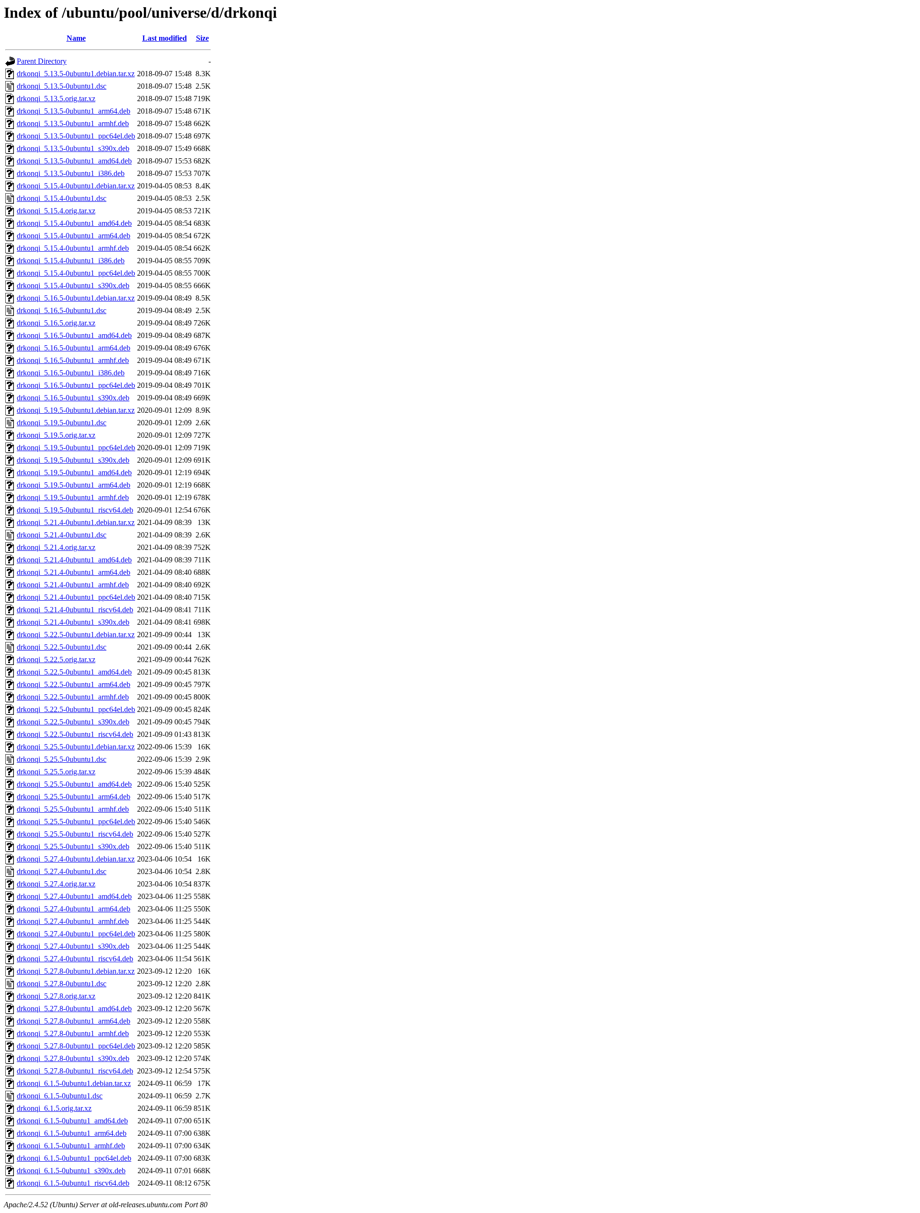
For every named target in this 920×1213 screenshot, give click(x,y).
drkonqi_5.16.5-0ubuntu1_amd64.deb (74, 335)
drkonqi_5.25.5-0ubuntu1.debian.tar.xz (76, 747)
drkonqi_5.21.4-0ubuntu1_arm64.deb (73, 572)
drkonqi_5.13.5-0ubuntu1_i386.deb (71, 173)
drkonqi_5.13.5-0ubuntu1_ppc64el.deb (76, 136)
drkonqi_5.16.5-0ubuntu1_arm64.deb (73, 348)
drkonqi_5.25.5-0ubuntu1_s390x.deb (73, 846)
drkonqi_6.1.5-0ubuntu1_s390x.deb (71, 1170)
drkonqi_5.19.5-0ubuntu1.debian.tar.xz (76, 410)
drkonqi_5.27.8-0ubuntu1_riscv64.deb (75, 1071)
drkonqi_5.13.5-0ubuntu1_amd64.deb (74, 161)
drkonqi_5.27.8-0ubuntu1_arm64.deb (73, 1021)
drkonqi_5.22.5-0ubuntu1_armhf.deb (73, 697)
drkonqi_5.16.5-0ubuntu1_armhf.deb (73, 360)
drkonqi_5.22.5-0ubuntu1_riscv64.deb (75, 734)
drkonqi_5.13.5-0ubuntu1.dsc (61, 86)
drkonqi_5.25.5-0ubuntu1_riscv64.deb (75, 834)
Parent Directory (42, 61)
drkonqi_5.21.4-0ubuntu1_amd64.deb (74, 560)
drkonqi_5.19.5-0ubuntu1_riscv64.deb (75, 510)
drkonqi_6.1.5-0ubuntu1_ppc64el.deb (74, 1158)
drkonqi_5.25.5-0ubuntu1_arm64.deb (73, 797)
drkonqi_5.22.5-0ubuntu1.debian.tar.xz (76, 634)
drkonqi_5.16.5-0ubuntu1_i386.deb (71, 373)
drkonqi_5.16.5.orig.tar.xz (56, 323)
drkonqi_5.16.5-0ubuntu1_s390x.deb (73, 398)
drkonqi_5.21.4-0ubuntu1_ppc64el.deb (76, 597)
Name (76, 38)
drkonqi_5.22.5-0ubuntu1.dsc (61, 647)
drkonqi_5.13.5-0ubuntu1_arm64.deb (73, 111)
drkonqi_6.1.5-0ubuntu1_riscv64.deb (73, 1183)
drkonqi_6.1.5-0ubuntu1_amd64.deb (72, 1121)
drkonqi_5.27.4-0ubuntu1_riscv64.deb (75, 959)
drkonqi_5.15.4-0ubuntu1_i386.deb (71, 261)
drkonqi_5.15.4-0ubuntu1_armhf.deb (73, 248)
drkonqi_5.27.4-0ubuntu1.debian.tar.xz (76, 859)
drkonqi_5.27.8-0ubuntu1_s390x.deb (73, 1058)
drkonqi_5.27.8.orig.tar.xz (56, 996)
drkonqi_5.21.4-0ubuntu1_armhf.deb (73, 585)
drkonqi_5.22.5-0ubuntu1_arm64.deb (73, 684)
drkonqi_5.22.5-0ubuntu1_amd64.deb (74, 672)
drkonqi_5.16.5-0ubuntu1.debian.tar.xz (76, 298)
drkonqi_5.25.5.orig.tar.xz (56, 772)
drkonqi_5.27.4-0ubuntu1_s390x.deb (73, 946)
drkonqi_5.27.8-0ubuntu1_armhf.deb (73, 1033)
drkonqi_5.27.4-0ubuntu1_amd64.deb (74, 896)
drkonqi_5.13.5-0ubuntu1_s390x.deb (73, 148)
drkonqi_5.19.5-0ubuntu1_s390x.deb (73, 460)
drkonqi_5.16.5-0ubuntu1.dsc (61, 310)
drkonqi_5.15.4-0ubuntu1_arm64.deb (73, 236)
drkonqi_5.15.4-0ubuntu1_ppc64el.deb (76, 273)
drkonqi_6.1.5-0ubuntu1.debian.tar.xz (74, 1083)
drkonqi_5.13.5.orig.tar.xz (56, 98)
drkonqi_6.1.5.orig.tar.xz (54, 1108)
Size (202, 38)
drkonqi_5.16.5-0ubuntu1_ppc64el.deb (76, 385)
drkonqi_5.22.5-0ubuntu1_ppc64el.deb (76, 709)
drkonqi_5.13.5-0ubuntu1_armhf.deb (73, 123)
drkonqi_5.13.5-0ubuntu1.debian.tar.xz (76, 74)
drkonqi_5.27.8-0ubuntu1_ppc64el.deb (76, 1046)
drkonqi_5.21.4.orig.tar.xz (56, 547)
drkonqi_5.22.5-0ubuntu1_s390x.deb (73, 722)
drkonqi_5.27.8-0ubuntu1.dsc (61, 984)
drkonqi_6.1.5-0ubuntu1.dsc (60, 1096)
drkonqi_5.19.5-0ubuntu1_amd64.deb (74, 472)
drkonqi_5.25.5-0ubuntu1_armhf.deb (73, 809)
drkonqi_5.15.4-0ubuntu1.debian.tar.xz (76, 186)
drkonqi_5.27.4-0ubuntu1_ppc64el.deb (76, 934)
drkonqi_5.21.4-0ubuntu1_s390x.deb (73, 622)
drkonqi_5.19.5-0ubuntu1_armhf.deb (73, 497)
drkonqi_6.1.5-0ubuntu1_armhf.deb (71, 1146)
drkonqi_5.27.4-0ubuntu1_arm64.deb (73, 909)
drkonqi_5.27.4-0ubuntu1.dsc (61, 871)
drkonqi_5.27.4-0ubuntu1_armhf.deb (73, 921)
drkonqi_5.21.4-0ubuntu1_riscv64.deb (75, 610)
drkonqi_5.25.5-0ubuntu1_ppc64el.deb (76, 821)
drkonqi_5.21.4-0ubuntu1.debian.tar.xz (76, 522)
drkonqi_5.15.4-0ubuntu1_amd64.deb (74, 223)
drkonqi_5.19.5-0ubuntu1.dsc (61, 423)
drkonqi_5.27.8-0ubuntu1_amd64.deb (74, 1008)
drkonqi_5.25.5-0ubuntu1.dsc (61, 759)
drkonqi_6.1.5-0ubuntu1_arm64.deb (71, 1133)
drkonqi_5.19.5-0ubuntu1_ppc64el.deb (76, 447)
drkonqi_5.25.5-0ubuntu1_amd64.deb (74, 784)
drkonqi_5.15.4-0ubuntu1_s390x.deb (73, 285)
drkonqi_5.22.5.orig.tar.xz (56, 659)
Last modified (164, 38)
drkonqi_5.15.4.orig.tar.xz (56, 211)
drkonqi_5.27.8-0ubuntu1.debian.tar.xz (76, 971)
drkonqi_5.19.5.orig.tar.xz (56, 435)
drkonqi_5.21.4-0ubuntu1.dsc (61, 535)
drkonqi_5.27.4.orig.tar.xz (56, 884)
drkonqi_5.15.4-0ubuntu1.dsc (61, 198)
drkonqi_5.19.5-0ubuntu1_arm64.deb (73, 485)
